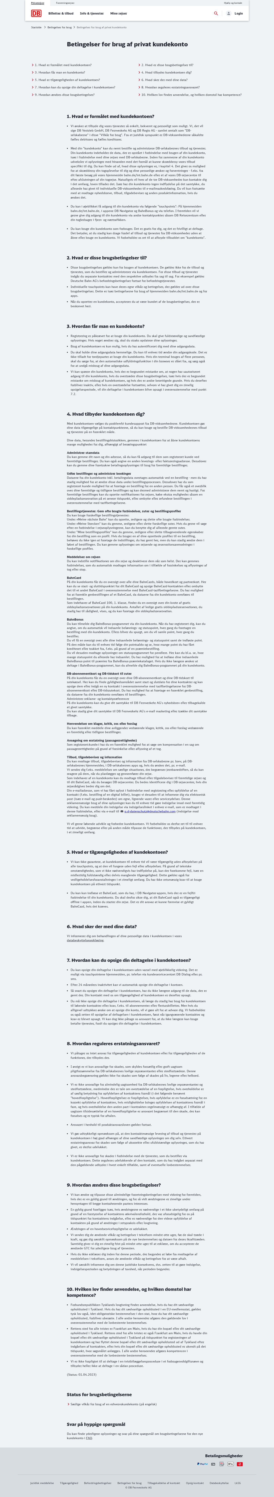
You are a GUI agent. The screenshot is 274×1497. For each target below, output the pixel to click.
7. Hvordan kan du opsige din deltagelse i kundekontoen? (75, 87)
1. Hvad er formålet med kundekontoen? (63, 65)
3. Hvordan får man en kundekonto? (60, 72)
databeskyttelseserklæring (85, 940)
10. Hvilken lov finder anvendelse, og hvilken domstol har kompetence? (191, 95)
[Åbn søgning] (216, 13)
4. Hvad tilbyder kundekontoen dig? (166, 72)
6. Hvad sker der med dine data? (164, 80)
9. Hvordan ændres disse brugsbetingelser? (65, 95)
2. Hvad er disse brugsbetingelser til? (167, 65)
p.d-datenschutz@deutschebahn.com (150, 811)
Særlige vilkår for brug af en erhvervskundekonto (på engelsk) (114, 1404)
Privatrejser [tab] (37, 2)
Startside (36, 27)
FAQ (89, 1438)
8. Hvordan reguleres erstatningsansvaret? (170, 87)
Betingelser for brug (60, 27)
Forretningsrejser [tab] (65, 2)
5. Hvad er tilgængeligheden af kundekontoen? (67, 80)
